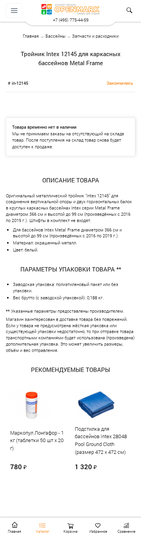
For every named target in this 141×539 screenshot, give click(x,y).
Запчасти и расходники (95, 36)
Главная (31, 36)
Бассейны (55, 36)
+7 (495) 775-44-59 (71, 20)
